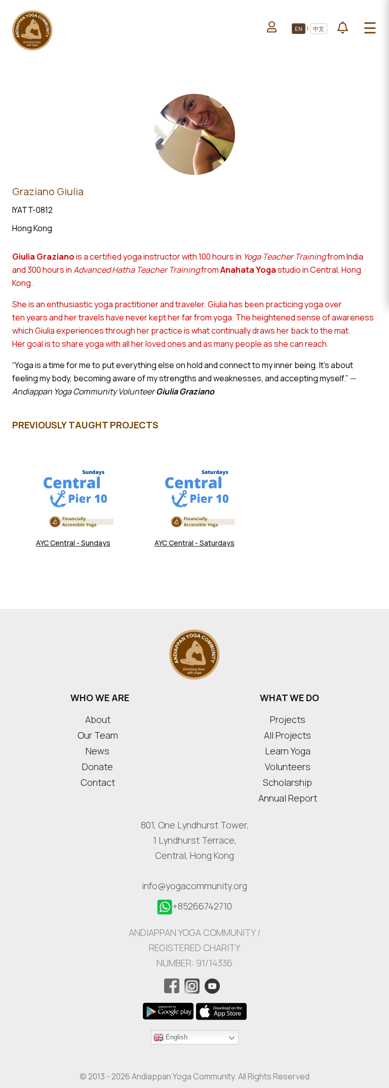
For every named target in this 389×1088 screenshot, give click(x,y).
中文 (318, 28)
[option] (73, 512)
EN (298, 28)
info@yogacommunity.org (194, 886)
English (175, 1036)
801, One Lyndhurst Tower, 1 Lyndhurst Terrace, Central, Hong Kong (195, 840)
